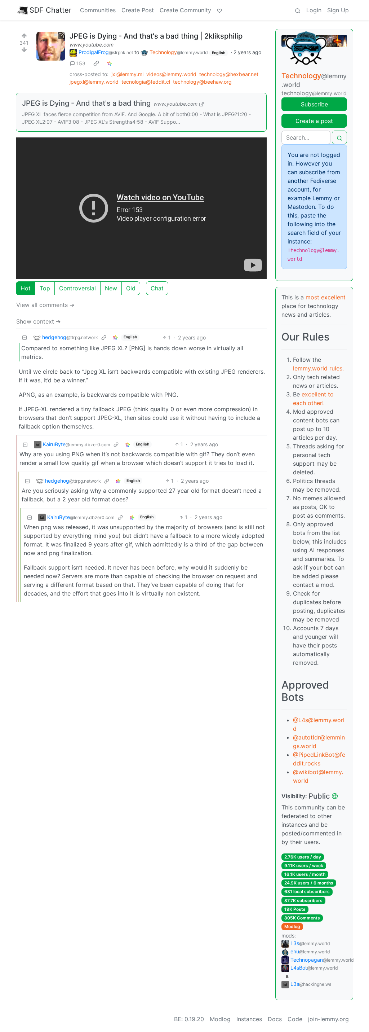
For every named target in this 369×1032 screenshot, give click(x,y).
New (111, 288)
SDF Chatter (50, 10)
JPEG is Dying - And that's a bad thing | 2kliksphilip (156, 36)
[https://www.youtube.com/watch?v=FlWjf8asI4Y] (50, 46)
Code (295, 1019)
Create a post (314, 120)
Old (130, 288)
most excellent (326, 297)
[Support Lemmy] (219, 10)
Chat (157, 288)
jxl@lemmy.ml (127, 74)
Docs (275, 1019)
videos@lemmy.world (171, 74)
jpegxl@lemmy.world (94, 82)
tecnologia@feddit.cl (145, 82)
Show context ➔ (38, 321)
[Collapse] (24, 337)
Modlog (292, 926)
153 (80, 63)
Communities (98, 10)
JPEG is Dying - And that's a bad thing (86, 103)
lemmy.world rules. (318, 368)
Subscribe (314, 104)
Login (313, 10)
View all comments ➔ (45, 304)
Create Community (185, 10)
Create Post (137, 10)
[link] (96, 63)
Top (45, 288)
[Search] (297, 10)
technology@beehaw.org (202, 82)
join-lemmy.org (328, 1019)
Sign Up (338, 10)
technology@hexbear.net (228, 74)
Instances (249, 1019)
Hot (26, 288)
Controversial (77, 288)
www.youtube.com (92, 44)
